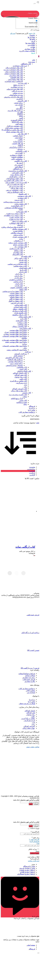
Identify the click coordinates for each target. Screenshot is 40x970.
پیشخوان (32, 35)
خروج (33, 53)
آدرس (33, 41)
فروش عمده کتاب (29, 679)
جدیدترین (32, 471)
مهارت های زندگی (28, 728)
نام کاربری (35, 832)
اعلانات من (31, 45)
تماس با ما (31, 701)
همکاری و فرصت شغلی (27, 703)
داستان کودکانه (30, 711)
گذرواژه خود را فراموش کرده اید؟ (34, 841)
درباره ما (32, 700)
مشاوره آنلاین (30, 690)
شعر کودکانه (30, 713)
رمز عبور (35, 837)
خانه (37, 423)
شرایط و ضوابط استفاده (27, 673)
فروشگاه (32, 949)
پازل (33, 722)
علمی (33, 716)
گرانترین (32, 475)
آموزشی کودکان (29, 726)
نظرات (32, 47)
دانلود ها (32, 39)
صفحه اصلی (31, 945)
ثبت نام (12, 33)
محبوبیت (32, 467)
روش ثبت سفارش (28, 677)
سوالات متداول (30, 675)
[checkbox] (27, 22)
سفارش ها (31, 37)
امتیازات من (31, 692)
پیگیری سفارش (30, 49)
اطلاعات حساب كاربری (27, 51)
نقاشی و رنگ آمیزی (28, 718)
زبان (33, 724)
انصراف (36, 804)
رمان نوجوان (30, 714)
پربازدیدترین (31, 469)
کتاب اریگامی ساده (25, 547)
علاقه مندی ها (30, 43)
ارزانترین (32, 473)
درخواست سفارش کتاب (27, 688)
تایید (31, 804)
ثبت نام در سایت (33, 861)
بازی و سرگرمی (29, 720)
